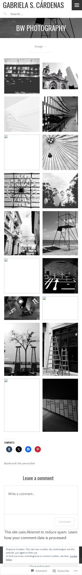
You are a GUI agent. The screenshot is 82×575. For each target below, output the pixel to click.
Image (39, 46)
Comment (65, 521)
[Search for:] (26, 14)
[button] (22, 76)
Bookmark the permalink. (19, 463)
